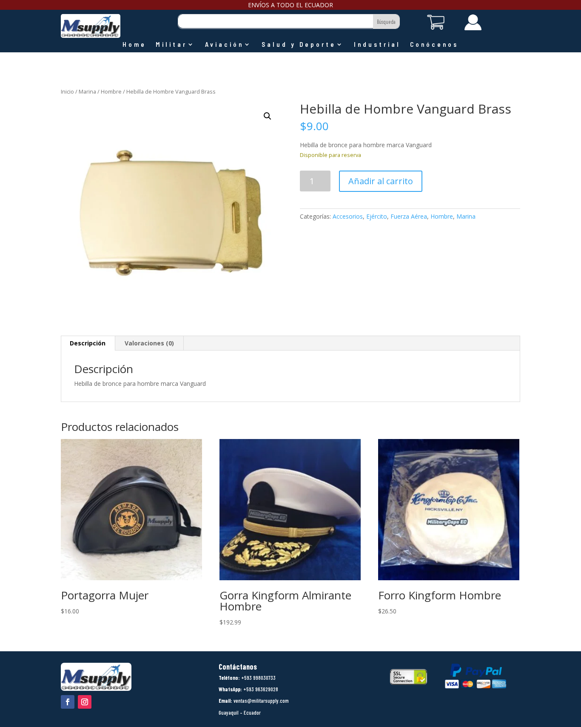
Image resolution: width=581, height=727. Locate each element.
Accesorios (348, 216)
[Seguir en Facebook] (67, 702)
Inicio (67, 91)
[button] (267, 116)
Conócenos (434, 44)
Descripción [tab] (87, 343)
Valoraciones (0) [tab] (149, 343)
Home (134, 44)
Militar (171, 44)
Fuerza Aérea (408, 216)
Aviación (224, 44)
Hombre (111, 91)
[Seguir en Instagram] (84, 702)
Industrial (377, 44)
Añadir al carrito (380, 181)
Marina (87, 91)
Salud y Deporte (299, 44)
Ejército (376, 216)
